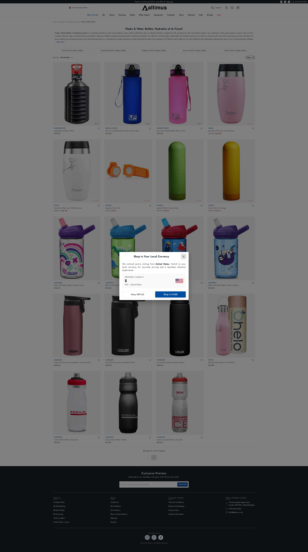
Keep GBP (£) (137, 294)
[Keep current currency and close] (183, 256)
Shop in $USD (171, 294)
